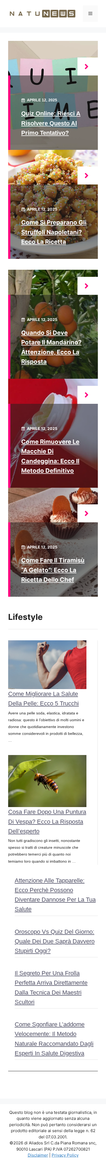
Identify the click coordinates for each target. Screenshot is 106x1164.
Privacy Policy (65, 1155)
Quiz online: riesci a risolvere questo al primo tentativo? (50, 123)
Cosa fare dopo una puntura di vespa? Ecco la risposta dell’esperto (47, 821)
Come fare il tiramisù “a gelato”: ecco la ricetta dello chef (53, 570)
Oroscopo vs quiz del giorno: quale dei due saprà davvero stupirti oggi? (55, 941)
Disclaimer (38, 1155)
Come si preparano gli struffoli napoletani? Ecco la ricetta (53, 232)
